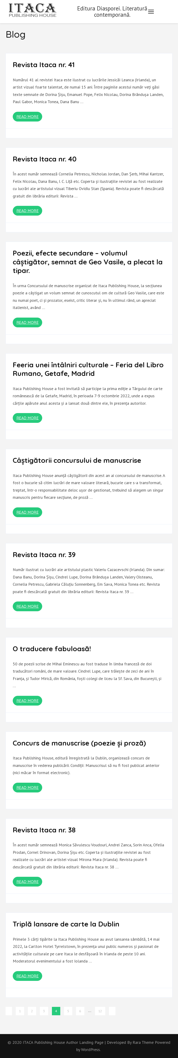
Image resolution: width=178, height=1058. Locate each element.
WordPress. (91, 1049)
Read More (27, 116)
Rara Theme (144, 1042)
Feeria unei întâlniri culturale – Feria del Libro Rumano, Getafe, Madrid (88, 369)
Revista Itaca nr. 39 (44, 554)
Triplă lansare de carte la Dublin (66, 924)
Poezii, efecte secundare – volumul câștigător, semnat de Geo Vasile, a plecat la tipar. (88, 262)
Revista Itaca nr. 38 (44, 829)
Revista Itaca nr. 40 (44, 158)
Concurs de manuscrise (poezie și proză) (79, 743)
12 (100, 1011)
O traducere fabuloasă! (52, 648)
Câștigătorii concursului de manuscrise (77, 460)
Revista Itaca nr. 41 (44, 64)
